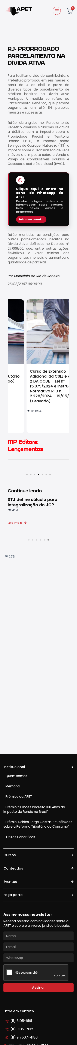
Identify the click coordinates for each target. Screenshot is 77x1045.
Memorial (13, 786)
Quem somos (16, 776)
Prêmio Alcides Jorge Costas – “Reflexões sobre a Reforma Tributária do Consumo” (37, 824)
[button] (27, 474)
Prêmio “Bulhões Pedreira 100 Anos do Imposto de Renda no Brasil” (34, 809)
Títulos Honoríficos (20, 837)
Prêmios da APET (19, 796)
